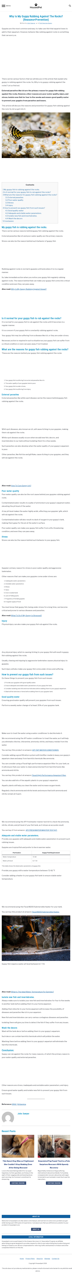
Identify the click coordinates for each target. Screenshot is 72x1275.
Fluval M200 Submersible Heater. (45, 912)
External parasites (14, 197)
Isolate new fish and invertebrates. (21, 216)
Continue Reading (18, 1183)
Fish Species (43, 23)
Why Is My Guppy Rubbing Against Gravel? (29, 289)
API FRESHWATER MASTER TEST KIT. (41, 830)
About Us (36, 1229)
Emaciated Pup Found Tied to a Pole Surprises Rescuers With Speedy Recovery (54, 1164)
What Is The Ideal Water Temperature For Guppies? (32, 992)
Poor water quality (14, 200)
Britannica (21, 1104)
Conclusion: (8, 221)
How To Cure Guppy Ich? (21, 486)
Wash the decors (13, 218)
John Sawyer (31, 23)
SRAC (14, 1104)
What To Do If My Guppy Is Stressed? (26, 615)
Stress (9, 203)
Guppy (50, 23)
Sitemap (47, 1258)
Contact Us (55, 1258)
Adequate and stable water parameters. (23, 213)
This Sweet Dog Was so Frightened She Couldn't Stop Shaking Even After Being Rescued (18, 1164)
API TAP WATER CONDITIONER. (45, 750)
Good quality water (14, 211)
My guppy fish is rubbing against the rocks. (21, 190)
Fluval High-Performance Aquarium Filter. (49, 775)
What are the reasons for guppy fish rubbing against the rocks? (30, 195)
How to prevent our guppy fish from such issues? (24, 208)
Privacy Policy (30, 1258)
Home (22, 1258)
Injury (9, 205)
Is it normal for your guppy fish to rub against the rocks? (27, 192)
